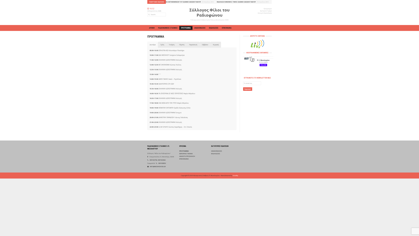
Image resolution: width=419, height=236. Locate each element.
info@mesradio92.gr (158, 166)
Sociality (235, 175)
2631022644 (161, 160)
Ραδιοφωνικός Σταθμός (168, 28)
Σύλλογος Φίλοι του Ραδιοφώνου (209, 12)
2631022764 (153, 160)
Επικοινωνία (227, 28)
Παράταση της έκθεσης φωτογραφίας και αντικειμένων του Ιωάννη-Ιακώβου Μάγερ (168, 2)
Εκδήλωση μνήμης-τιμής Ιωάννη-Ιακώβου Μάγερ (236, 2)
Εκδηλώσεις (213, 28)
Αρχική (152, 28)
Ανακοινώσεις (199, 28)
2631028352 (162, 163)
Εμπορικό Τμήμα (266, 11)
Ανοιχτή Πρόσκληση (265, 13)
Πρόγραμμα (268, 9)
